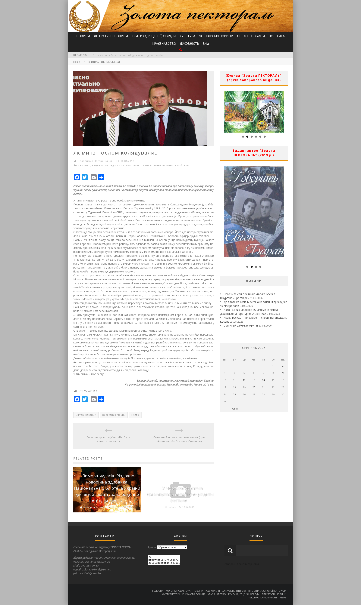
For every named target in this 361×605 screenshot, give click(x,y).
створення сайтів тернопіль (242, 564)
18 (234, 387)
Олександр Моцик (113, 414)
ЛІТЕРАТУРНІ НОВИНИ (111, 36)
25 (234, 394)
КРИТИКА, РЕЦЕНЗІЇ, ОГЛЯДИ (154, 36)
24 (225, 394)
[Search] (180, 49)
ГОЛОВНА (157, 590)
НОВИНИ (83, 36)
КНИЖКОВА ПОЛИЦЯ (193, 594)
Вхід (206, 43)
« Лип (234, 408)
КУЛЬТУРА (187, 36)
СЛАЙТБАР (182, 165)
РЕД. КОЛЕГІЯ (213, 590)
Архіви (152, 547)
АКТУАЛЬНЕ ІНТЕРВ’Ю (234, 590)
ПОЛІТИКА (277, 36)
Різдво (135, 414)
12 (244, 380)
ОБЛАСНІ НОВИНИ (251, 36)
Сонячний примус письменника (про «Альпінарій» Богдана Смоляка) (179, 439)
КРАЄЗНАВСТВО (164, 43)
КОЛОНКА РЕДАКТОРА (178, 590)
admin (172, 506)
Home (76, 61)
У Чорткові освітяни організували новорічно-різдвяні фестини (180, 494)
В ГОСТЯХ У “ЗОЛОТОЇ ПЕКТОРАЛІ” (267, 590)
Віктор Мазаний (86, 414)
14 (263, 380)
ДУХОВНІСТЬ (189, 43)
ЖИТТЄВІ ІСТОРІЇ (171, 594)
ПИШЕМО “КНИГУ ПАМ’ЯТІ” (263, 597)
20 (254, 387)
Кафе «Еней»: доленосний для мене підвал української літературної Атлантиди (150, 55)
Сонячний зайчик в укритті (241, 325)
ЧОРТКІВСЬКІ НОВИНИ (216, 36)
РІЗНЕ (283, 597)
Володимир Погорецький (95, 161)
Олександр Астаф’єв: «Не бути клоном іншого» (108, 439)
